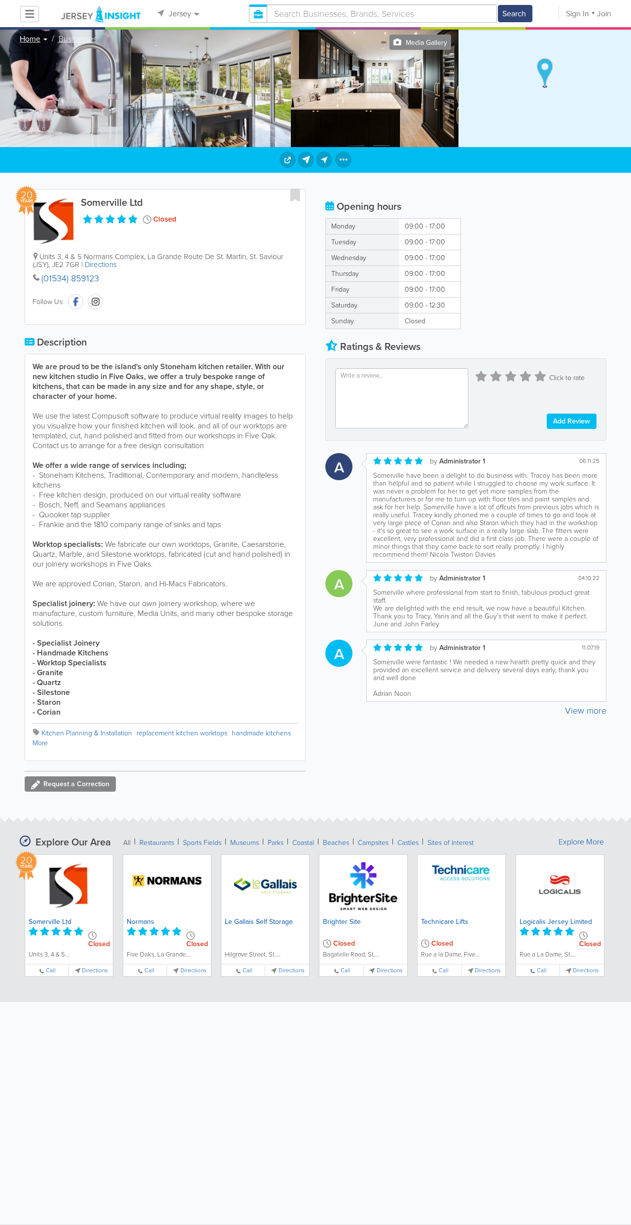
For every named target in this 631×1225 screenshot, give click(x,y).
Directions (101, 264)
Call (51, 970)
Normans (140, 922)
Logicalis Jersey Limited (556, 922)
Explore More (581, 842)
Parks (275, 843)
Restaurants (157, 843)
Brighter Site (342, 922)
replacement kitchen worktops (182, 733)
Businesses (78, 39)
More (40, 743)
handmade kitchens (261, 733)
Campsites (373, 843)
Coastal (303, 843)
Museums (244, 843)
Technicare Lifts (444, 922)
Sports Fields (202, 843)
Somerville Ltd (50, 922)
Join (604, 13)
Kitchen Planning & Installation (86, 733)
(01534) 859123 (70, 278)
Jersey (179, 13)
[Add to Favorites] (295, 195)
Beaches (336, 843)
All (127, 843)
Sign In (577, 13)
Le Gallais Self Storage (259, 922)
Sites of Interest (450, 843)
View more (585, 710)
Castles (408, 843)
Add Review (571, 421)
